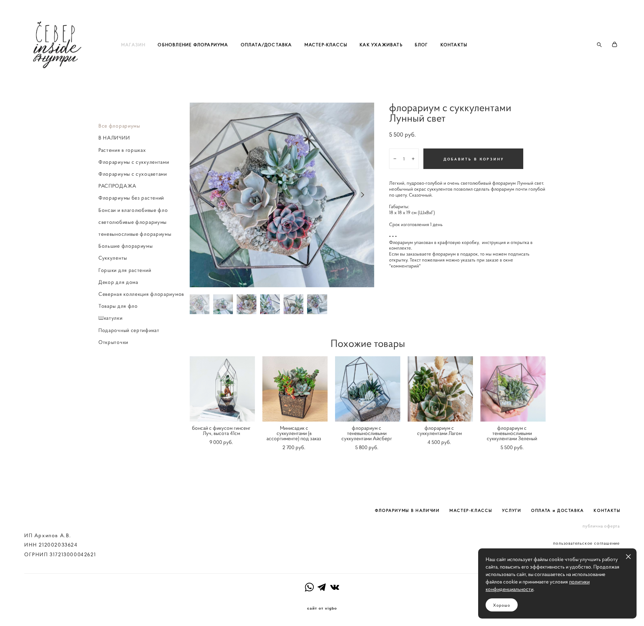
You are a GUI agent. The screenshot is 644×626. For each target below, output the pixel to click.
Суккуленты (112, 257)
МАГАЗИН (133, 44)
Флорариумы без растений (131, 197)
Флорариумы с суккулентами (133, 162)
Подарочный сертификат (129, 330)
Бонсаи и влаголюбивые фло (133, 210)
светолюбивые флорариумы (132, 222)
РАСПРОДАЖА (117, 185)
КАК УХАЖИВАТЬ (381, 44)
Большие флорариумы (125, 245)
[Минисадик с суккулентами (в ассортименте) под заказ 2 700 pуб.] (295, 389)
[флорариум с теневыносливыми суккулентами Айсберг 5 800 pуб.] (367, 389)
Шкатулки (110, 317)
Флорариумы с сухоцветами (132, 173)
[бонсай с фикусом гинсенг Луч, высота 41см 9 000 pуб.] (222, 389)
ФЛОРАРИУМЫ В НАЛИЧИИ (407, 510)
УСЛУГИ (511, 510)
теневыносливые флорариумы (134, 234)
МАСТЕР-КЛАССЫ (326, 44)
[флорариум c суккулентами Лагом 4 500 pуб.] (440, 389)
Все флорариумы (119, 125)
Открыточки (113, 342)
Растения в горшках (122, 150)
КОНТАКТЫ (454, 44)
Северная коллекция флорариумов (141, 294)
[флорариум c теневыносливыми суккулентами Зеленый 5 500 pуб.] (513, 389)
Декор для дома (118, 282)
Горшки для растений (124, 270)
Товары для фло (118, 306)
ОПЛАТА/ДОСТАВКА (266, 44)
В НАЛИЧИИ (114, 137)
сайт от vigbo (322, 608)
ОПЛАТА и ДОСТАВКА (557, 510)
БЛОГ (421, 44)
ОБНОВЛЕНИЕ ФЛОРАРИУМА (193, 44)
